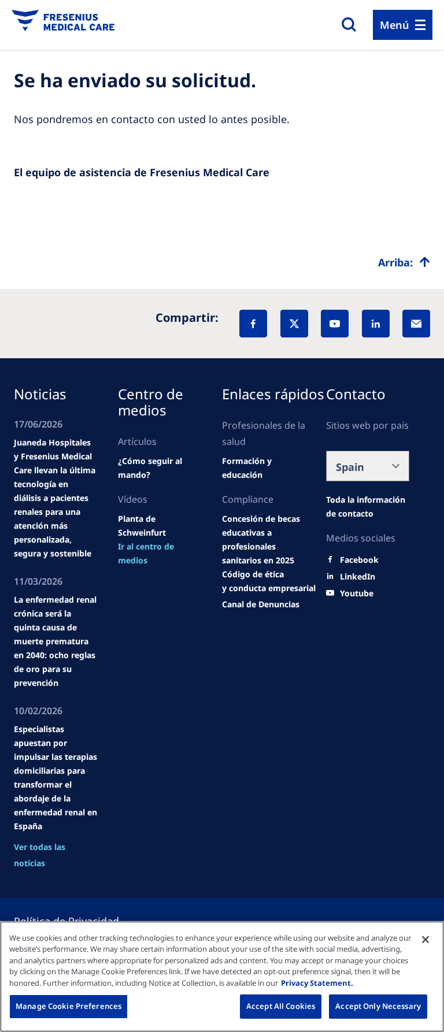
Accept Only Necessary (378, 1006)
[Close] (425, 939)
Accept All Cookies (280, 1006)
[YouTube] (335, 323)
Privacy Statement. (317, 983)
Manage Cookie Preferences (68, 1006)
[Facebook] (253, 323)
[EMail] (416, 323)
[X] (294, 323)
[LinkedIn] (376, 323)
